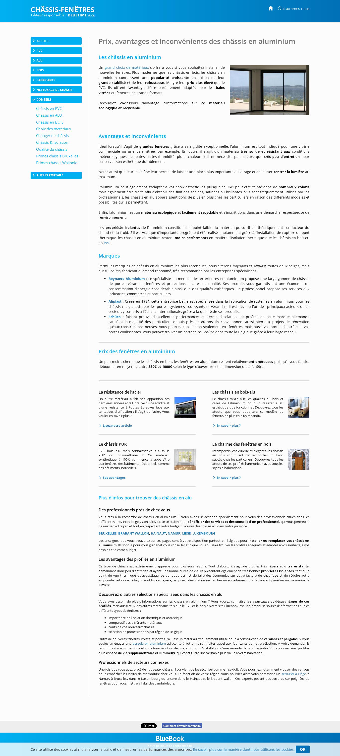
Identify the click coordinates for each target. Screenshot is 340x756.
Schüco (115, 316)
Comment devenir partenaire (182, 725)
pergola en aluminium (149, 643)
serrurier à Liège (294, 674)
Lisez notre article (117, 425)
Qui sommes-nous (293, 8)
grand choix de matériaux (127, 67)
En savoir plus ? (228, 425)
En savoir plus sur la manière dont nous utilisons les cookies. (244, 749)
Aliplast (115, 301)
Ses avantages (113, 477)
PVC (107, 242)
